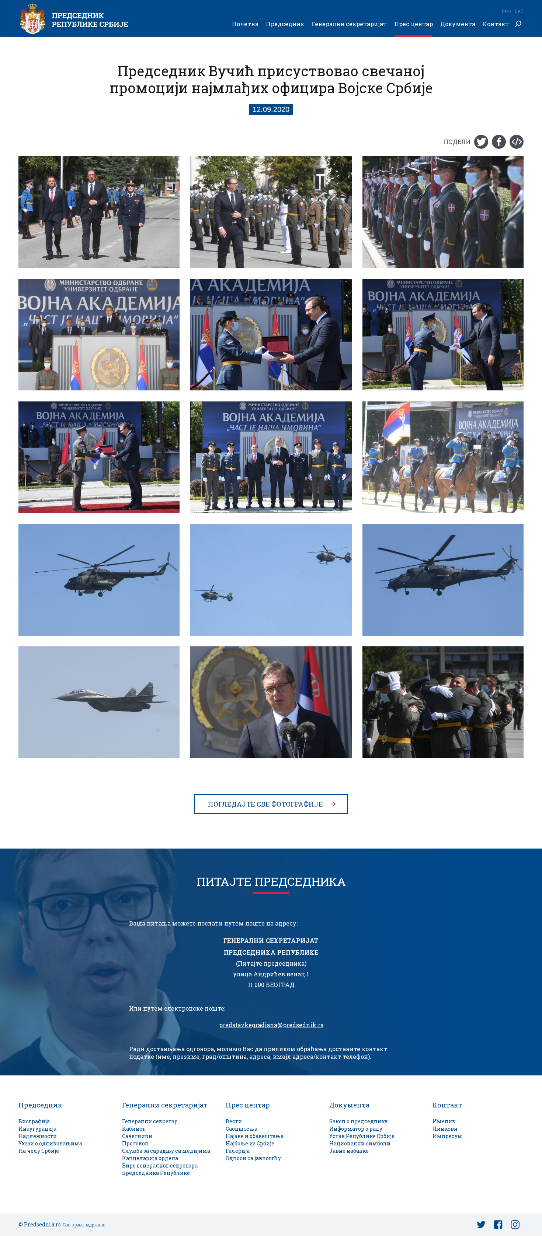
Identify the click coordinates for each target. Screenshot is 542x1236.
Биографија (34, 1121)
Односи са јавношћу (253, 1158)
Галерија (238, 1150)
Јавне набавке (349, 1150)
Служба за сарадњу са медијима (166, 1150)
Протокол (135, 1143)
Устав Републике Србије (362, 1136)
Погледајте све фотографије (265, 804)
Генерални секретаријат (349, 24)
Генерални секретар (150, 1121)
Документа (457, 24)
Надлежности (37, 1136)
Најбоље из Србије (250, 1143)
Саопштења (241, 1128)
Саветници (137, 1136)
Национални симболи (359, 1143)
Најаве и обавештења (255, 1136)
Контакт (496, 24)
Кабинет (133, 1128)
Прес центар (413, 24)
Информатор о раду (355, 1128)
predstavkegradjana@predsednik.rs (271, 1025)
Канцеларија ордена (150, 1158)
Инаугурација (37, 1128)
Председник (285, 24)
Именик (443, 1121)
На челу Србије (38, 1150)
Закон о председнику (358, 1121)
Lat (519, 11)
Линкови (445, 1128)
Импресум (447, 1136)
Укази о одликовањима (50, 1143)
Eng (506, 11)
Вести (234, 1121)
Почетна (245, 24)
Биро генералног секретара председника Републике (160, 1169)
